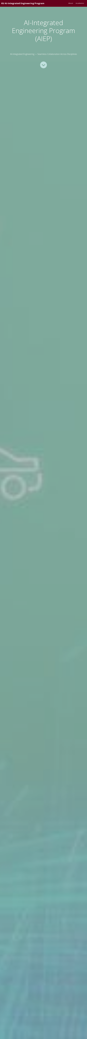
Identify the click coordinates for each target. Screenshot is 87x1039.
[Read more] (43, 65)
